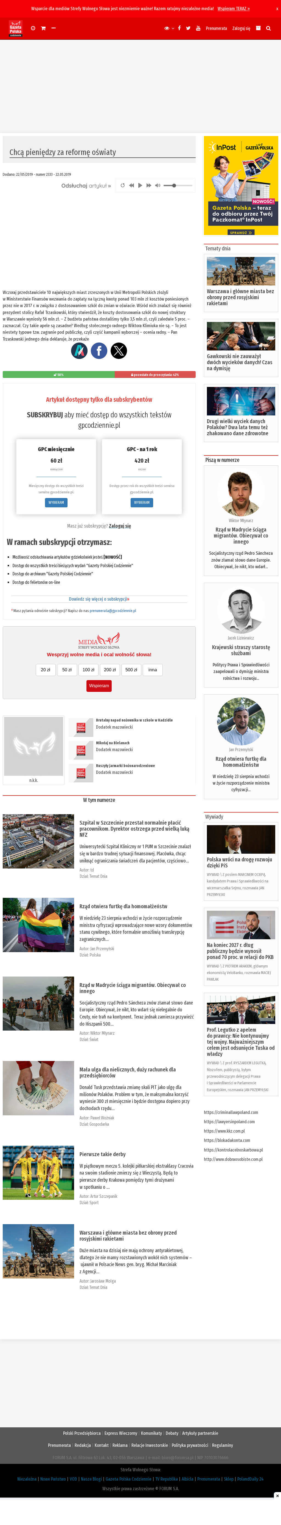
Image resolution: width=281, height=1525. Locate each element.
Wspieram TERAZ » (234, 9)
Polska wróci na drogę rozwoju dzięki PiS (239, 862)
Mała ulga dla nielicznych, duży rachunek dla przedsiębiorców (128, 1072)
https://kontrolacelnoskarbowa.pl (233, 1150)
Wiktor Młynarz (102, 1033)
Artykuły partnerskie (200, 1433)
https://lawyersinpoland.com (229, 1122)
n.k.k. (33, 780)
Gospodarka (99, 1124)
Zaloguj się (241, 28)
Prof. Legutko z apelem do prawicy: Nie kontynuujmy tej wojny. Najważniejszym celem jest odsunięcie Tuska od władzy (241, 1041)
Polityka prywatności (190, 1445)
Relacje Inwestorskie (149, 1445)
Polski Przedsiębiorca (82, 1433)
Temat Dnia (98, 876)
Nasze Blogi (91, 1479)
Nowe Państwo (53, 1479)
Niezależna (26, 1479)
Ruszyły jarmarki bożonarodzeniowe (125, 765)
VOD (73, 1479)
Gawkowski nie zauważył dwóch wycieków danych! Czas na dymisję (239, 362)
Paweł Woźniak (102, 1118)
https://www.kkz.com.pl (224, 1131)
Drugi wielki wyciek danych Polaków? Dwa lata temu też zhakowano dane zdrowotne (237, 427)
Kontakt (102, 1445)
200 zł (110, 669)
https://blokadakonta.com (227, 1140)
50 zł (67, 669)
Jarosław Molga (103, 1281)
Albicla (187, 1479)
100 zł (88, 669)
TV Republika (166, 1479)
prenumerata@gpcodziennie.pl (113, 611)
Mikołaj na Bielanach (113, 743)
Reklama (120, 1445)
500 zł (131, 669)
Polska (95, 955)
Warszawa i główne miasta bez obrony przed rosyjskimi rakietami (128, 1235)
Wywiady (214, 816)
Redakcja (83, 1445)
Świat (93, 1039)
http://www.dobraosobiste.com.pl (233, 1159)
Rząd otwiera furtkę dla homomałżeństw (123, 906)
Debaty (172, 1433)
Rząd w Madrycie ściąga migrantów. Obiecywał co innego (133, 988)
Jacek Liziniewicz (241, 638)
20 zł (45, 669)
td (92, 870)
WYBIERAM (56, 502)
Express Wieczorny (121, 1433)
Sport (94, 1202)
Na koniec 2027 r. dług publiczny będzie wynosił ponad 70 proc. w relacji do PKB (240, 951)
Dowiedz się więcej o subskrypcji (99, 599)
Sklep (229, 1479)
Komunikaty (151, 1433)
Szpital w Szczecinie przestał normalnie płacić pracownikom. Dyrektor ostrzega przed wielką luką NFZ (134, 828)
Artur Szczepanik (103, 1196)
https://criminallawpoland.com (231, 1112)
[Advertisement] (140, 86)
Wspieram (99, 685)
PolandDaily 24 (250, 1479)
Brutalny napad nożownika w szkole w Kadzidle (134, 720)
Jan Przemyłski (102, 948)
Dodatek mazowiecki (114, 727)
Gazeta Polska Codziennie (128, 1479)
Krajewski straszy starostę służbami (241, 650)
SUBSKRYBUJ (45, 415)
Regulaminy (222, 1445)
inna (152, 669)
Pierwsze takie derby (103, 1154)
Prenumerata (216, 28)
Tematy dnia (218, 248)
